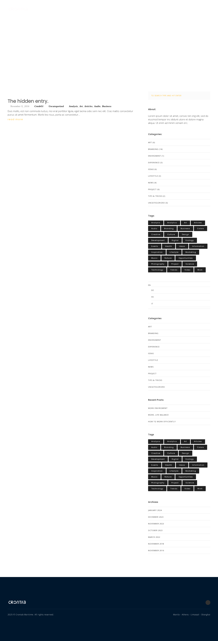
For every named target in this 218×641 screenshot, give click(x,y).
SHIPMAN (178, 9)
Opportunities (186, 258)
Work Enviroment (158, 408)
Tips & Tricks (155, 196)
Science (190, 264)
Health (168, 246)
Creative (155, 234)
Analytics (172, 222)
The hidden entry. (28, 101)
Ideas (151, 169)
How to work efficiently (162, 421)
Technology (157, 270)
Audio (97, 106)
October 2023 (155, 530)
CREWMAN (160, 9)
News (151, 182)
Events (154, 246)
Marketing (190, 252)
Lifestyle (153, 176)
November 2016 (156, 550)
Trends (173, 270)
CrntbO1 (39, 106)
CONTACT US (199, 9)
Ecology (190, 240)
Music (154, 258)
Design (185, 234)
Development (158, 240)
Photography (157, 264)
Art (81, 106)
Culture (171, 234)
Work (200, 270)
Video (187, 270)
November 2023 (156, 523)
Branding (153, 149)
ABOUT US (116, 9)
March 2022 (154, 537)
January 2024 (155, 510)
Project (152, 189)
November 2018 (156, 544)
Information (198, 246)
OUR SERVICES (138, 9)
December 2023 (156, 517)
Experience (154, 162)
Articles (88, 106)
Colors (200, 228)
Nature (168, 258)
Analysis (73, 106)
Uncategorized (56, 106)
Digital (175, 240)
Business (106, 106)
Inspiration (157, 252)
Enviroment (154, 156)
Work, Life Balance (158, 415)
